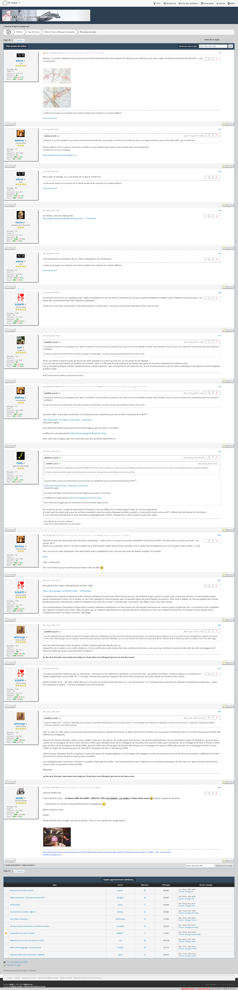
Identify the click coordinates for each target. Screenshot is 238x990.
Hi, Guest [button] (12, 2)
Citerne (20, 222)
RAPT (45, 556)
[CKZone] (8, 32)
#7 (220, 336)
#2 (220, 129)
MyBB (11, 984)
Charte (221, 3)
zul (120, 940)
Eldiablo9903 (196, 934)
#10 (219, 535)
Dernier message (185, 891)
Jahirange (194, 913)
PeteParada (120, 919)
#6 (220, 292)
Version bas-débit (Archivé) (48, 978)
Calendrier (208, 3)
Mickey (120, 912)
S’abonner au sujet (13, 965)
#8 (220, 386)
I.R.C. (158, 3)
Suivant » (20, 40)
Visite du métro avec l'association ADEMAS (27, 954)
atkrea (101, 53)
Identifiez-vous (187, 989)
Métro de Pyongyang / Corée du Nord (25, 947)
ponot (120, 890)
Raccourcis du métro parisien (22, 890)
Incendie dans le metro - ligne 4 (22, 912)
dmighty (120, 897)
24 (145, 947)
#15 (219, 787)
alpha (120, 954)
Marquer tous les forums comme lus (88, 978)
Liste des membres (189, 3)
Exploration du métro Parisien (22, 933)
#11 (219, 580)
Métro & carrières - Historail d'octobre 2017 (27, 897)
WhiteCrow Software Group (34, 986)
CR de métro (15, 904)
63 (145, 890)
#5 (220, 253)
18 (145, 897)
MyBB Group (28, 984)
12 (145, 926)
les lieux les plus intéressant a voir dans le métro (29, 926)
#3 (220, 171)
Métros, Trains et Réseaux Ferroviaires (59, 32)
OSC (192, 899)
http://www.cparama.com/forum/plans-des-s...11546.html (69, 218)
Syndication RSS (66, 978)
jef (192, 891)
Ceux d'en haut (33, 32)
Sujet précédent (13, 865)
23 (145, 912)
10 (145, 919)
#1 (220, 53)
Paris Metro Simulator (19, 919)
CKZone (19, 32)
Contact (9, 978)
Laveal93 (120, 926)
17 (145, 904)
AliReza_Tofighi (16, 986)
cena (193, 906)
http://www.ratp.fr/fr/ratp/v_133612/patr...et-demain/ (67, 419)
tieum (193, 941)
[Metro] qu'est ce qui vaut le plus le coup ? (27, 940)
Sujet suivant (28, 865)
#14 (219, 712)
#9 (220, 451)
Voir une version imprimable (17, 962)
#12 (219, 625)
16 (145, 954)
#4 (220, 210)
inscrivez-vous (203, 989)
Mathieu (19, 140)
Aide (232, 3)
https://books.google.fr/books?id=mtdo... (89, 433)
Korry (120, 904)
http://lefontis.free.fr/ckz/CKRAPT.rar (60, 155)
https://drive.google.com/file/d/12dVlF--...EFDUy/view (67, 591)
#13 (219, 668)
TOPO (19, 463)
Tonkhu (194, 920)
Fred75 (120, 947)
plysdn (98, 787)
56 (145, 940)
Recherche (171, 3)
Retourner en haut (29, 978)
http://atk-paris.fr (50, 118)
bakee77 (120, 933)
